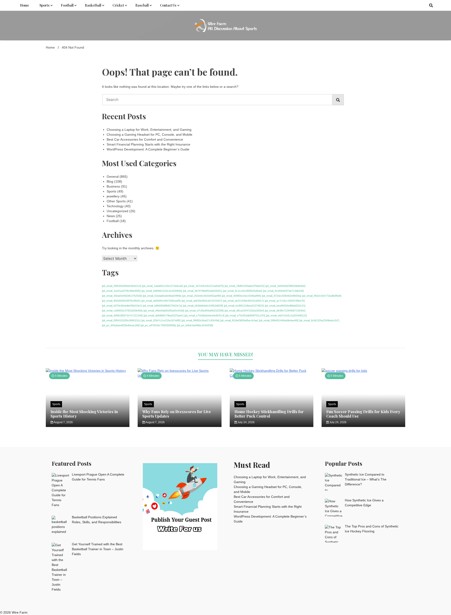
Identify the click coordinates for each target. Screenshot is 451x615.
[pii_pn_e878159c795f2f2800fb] (158, 325)
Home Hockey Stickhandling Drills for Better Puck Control (269, 414)
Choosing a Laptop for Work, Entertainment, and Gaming (149, 129)
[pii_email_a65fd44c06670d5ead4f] (161, 300)
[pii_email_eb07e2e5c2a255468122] (286, 315)
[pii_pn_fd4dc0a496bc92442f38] (195, 325)
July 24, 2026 (246, 422)
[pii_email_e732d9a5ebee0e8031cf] (204, 315)
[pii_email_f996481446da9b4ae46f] (278, 320)
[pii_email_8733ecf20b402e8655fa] (281, 295)
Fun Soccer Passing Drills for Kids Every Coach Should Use (363, 414)
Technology (115, 206)
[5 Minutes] (87, 371)
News (111, 216)
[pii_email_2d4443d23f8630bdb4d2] (285, 285)
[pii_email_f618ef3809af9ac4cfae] (239, 320)
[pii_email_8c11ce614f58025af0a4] (242, 290)
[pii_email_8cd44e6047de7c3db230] (283, 290)
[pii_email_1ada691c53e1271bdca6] (162, 285)
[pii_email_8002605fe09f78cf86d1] (121, 300)
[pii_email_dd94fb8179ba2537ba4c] (163, 315)
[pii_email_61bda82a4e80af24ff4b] (162, 295)
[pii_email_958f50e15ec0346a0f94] (241, 295)
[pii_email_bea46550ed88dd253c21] (285, 305)
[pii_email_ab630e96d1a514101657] (202, 300)
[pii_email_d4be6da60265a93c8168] (164, 310)
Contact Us (168, 5)
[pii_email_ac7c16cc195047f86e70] (285, 300)
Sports (44, 5)
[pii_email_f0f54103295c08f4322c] (121, 320)
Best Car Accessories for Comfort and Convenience (145, 139)
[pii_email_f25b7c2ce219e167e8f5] (161, 320)
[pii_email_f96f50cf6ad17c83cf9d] (200, 320)
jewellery (113, 196)
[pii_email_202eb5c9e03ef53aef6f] (201, 295)
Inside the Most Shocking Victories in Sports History (84, 414)
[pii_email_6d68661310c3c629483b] (161, 290)
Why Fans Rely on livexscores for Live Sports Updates (176, 414)
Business (113, 186)
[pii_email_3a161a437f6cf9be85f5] (121, 290)
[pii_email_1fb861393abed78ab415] (244, 285)
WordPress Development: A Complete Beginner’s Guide (148, 149)
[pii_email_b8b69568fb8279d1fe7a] (162, 305)
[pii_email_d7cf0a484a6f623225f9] (204, 310)
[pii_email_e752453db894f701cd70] (245, 315)
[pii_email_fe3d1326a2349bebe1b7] (319, 320)
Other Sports (116, 201)
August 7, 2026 (63, 422)
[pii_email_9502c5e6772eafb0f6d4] (321, 295)
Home (24, 5)
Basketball (93, 5)
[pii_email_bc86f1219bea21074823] (244, 305)
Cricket (118, 5)
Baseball (142, 5)
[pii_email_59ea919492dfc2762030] (122, 295)
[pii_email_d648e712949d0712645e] (285, 310)
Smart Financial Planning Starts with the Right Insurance (148, 144)
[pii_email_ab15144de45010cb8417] (243, 300)
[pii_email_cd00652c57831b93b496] (122, 310)
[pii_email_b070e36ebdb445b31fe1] (122, 305)
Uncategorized (117, 211)
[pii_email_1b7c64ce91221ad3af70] (204, 285)
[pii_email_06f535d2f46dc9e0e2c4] (121, 285)
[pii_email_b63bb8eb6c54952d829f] (203, 305)
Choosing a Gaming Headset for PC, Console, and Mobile (149, 134)
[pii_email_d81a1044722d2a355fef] (244, 310)
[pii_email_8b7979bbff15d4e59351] (202, 290)
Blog (110, 181)
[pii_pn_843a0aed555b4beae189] (121, 325)
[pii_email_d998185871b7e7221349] (122, 315)
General (113, 176)
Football (67, 5)
